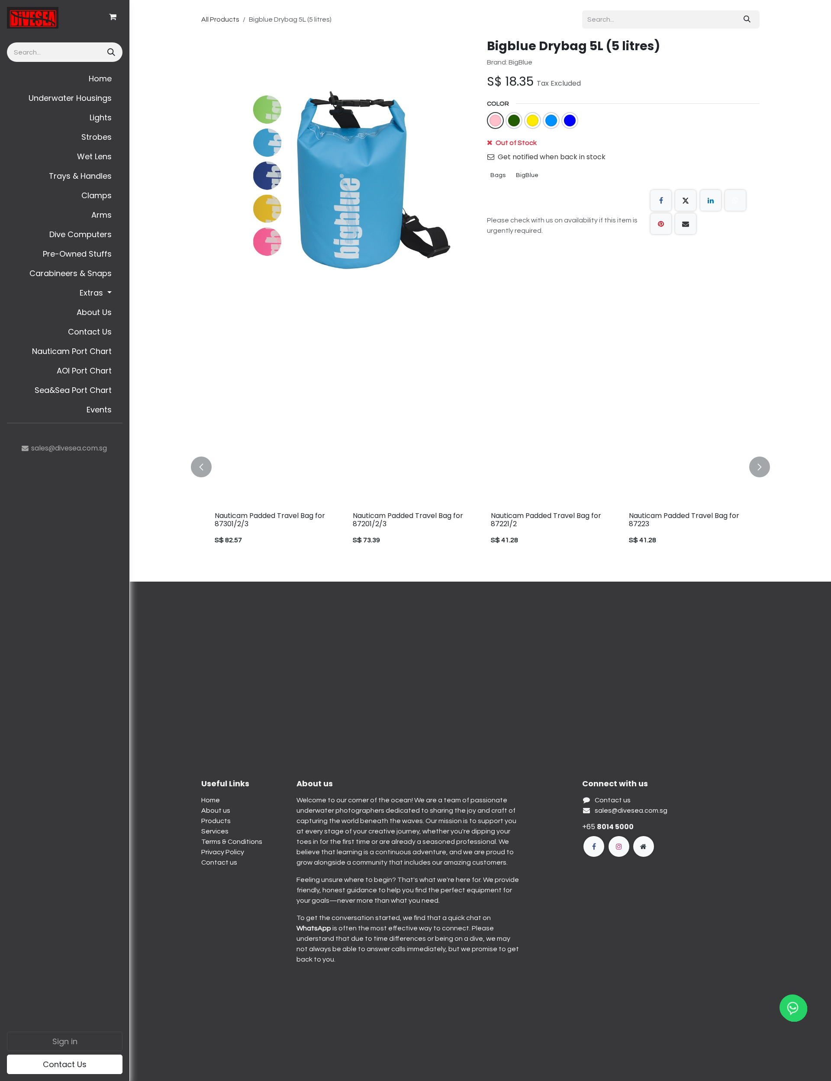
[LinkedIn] (710, 200)
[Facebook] (661, 200)
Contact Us (65, 1064)
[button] (206, 467)
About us (215, 810)
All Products (220, 19)
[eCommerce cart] (112, 17)
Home (210, 800)
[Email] (685, 223)
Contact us (219, 862)
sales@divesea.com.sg (631, 810)
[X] (685, 200)
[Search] (110, 52)
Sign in (64, 1041)
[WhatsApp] (735, 200)
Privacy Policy (222, 852)
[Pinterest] (661, 223)
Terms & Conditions (231, 841)
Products (216, 820)
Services (215, 831)
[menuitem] (64, 78)
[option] (480, 467)
